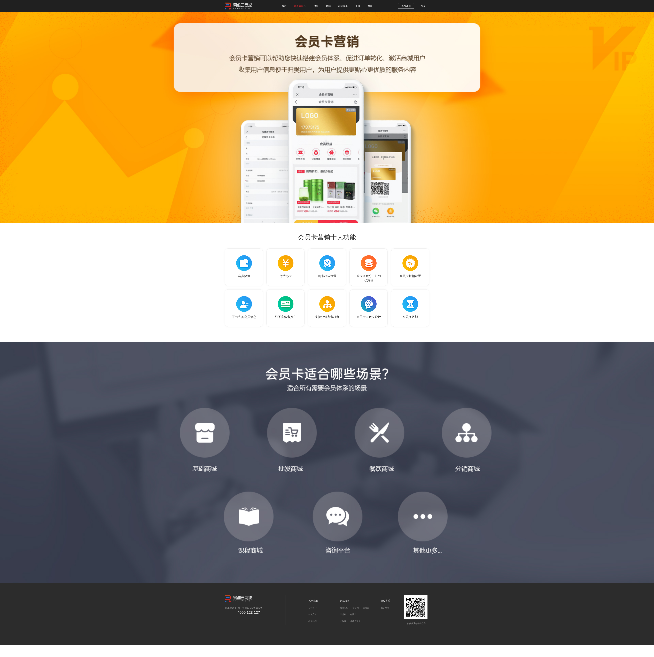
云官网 (356, 608)
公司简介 (312, 608)
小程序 (343, 621)
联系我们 (312, 621)
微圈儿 (353, 614)
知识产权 (312, 614)
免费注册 (406, 6)
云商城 (366, 608)
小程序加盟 (355, 621)
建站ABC (344, 608)
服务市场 (385, 608)
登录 (423, 6)
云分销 (343, 614)
